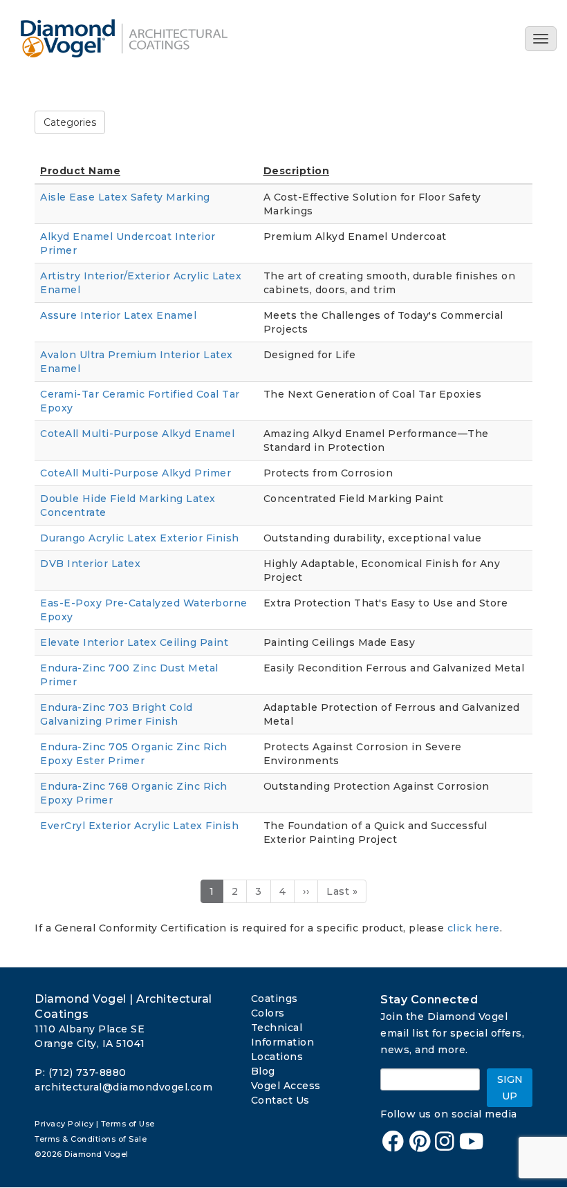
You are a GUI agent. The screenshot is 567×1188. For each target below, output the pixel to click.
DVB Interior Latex (90, 563)
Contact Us (280, 1100)
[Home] (129, 38)
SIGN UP (510, 1087)
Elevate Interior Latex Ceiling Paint (134, 642)
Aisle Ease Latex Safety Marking (125, 197)
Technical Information (283, 1034)
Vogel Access (286, 1085)
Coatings (274, 998)
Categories (70, 122)
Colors (268, 1013)
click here (473, 928)
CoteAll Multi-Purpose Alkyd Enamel (137, 433)
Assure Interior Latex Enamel (118, 315)
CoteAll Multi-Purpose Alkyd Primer (135, 473)
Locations (277, 1056)
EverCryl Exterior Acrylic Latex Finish (139, 825)
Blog (263, 1071)
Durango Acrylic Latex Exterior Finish (139, 538)
